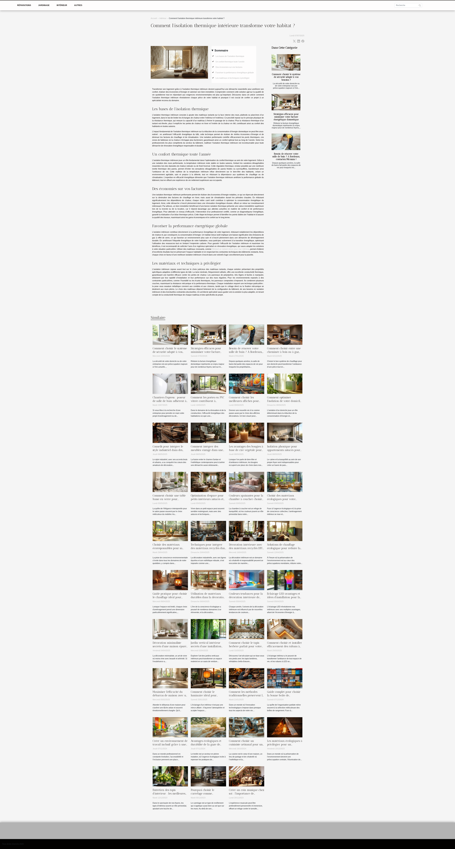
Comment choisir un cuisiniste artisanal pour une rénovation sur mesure (246, 744)
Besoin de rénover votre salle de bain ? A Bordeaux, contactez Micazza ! (286, 156)
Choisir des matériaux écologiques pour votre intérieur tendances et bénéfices (281, 501)
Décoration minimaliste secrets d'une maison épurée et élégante (170, 646)
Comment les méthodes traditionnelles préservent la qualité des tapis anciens (246, 695)
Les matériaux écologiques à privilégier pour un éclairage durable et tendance (284, 746)
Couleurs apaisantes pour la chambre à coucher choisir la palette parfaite (246, 499)
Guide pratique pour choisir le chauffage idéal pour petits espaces (170, 597)
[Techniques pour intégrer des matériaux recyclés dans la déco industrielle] (208, 531)
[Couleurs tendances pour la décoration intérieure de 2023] (246, 580)
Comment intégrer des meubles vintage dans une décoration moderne (207, 450)
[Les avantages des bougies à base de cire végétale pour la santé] (246, 433)
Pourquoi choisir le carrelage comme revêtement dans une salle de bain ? (207, 795)
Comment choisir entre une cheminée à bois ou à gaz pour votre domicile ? (284, 352)
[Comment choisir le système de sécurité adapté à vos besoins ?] (286, 62)
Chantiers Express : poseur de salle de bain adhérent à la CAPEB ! (169, 401)
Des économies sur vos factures (229, 67)
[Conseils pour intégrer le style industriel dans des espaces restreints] (170, 433)
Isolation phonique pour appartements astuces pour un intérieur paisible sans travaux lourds (283, 452)
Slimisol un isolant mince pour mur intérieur (230, 249)
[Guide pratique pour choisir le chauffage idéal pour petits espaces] (170, 580)
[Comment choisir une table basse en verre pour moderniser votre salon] (170, 482)
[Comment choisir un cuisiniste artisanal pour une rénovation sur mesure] (246, 727)
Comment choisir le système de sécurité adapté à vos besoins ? (286, 77)
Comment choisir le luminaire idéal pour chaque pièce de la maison (207, 695)
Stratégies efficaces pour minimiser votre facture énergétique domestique (286, 117)
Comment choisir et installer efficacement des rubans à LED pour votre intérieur (284, 646)
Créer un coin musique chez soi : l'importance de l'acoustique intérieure (246, 793)
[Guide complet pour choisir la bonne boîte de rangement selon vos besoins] (284, 678)
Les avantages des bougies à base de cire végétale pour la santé (246, 450)
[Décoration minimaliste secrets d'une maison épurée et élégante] (170, 629)
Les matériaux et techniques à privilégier (232, 78)
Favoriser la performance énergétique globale (235, 73)
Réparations (24, 5)
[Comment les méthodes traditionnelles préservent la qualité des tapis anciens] (246, 678)
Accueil (154, 18)
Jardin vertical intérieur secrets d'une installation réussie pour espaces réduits (208, 646)
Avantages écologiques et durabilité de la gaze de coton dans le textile (206, 744)
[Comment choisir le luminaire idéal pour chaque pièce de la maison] (208, 678)
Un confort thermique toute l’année (230, 62)
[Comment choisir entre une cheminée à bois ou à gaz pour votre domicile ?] (284, 335)
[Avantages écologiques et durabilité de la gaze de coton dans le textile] (208, 727)
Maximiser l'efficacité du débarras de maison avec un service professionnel (170, 695)
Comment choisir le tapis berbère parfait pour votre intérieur (245, 646)
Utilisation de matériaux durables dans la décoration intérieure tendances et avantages (208, 599)
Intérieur (62, 5)
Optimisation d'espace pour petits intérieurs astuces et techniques (207, 499)
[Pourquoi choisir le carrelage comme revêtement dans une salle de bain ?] (208, 776)
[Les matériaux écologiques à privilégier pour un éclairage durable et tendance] (284, 727)
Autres (78, 5)
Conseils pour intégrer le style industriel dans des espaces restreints (168, 450)
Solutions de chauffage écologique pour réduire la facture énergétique (283, 548)
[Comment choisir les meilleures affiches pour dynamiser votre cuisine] (246, 384)
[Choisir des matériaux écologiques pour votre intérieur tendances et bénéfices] (284, 482)
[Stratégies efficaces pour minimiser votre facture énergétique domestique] (286, 102)
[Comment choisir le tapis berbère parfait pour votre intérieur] (246, 629)
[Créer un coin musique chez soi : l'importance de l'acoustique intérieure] (246, 776)
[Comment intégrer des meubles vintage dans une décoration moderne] (208, 433)
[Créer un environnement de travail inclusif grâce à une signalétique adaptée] (170, 727)
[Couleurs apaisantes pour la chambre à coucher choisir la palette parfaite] (246, 482)
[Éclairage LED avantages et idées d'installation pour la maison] (284, 580)
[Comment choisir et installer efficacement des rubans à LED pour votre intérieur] (284, 629)
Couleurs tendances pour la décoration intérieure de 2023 (246, 597)
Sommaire (221, 50)
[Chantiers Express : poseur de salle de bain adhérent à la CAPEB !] (170, 384)
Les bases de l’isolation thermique (230, 56)
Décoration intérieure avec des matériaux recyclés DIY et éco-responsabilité (246, 548)
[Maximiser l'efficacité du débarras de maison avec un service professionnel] (170, 678)
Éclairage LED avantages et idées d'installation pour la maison (283, 597)
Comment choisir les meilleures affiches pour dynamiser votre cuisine (244, 401)
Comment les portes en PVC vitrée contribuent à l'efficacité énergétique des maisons (207, 403)
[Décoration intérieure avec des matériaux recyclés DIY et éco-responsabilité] (246, 531)
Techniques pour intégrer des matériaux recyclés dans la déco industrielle (208, 548)
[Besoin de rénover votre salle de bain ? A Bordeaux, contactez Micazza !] (286, 142)
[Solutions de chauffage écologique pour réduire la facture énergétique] (284, 531)
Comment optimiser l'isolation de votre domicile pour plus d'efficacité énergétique (284, 403)
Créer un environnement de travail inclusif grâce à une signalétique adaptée (170, 744)
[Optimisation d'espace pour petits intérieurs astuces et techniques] (208, 482)
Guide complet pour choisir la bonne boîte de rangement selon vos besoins (283, 697)
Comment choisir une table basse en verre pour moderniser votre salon (169, 499)
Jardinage (44, 5)
